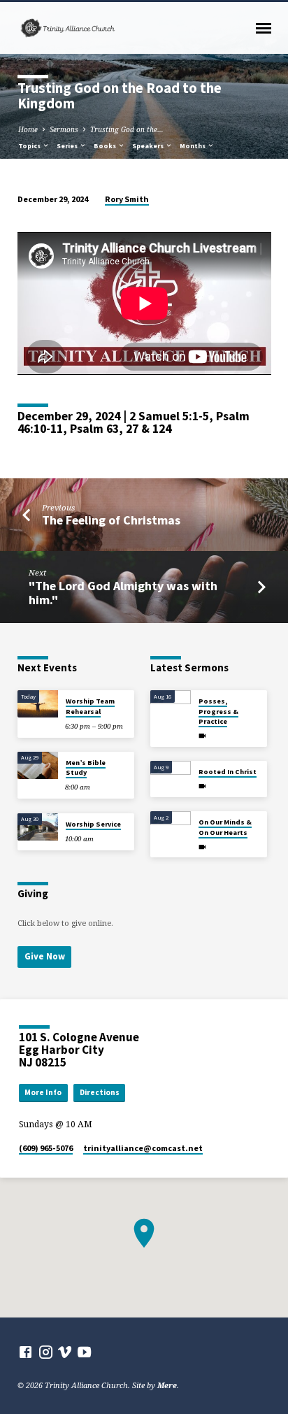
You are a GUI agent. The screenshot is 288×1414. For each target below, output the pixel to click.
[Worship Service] (37, 827)
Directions (100, 1092)
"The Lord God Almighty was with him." (123, 593)
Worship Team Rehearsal (90, 706)
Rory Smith (127, 199)
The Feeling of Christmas (111, 520)
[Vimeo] (65, 1352)
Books (105, 145)
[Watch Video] (202, 735)
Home (28, 129)
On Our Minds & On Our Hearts (225, 826)
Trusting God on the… (127, 129)
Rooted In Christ (228, 771)
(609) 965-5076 (46, 1148)
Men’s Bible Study (86, 767)
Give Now (44, 956)
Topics (30, 145)
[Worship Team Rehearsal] (37, 703)
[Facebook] (25, 1352)
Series (68, 145)
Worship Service (93, 824)
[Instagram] (46, 1352)
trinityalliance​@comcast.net (143, 1148)
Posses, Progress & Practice (218, 711)
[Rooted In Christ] (170, 774)
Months (193, 145)
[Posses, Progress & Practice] (170, 703)
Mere (167, 1385)
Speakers (148, 145)
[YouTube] (84, 1352)
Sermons (64, 129)
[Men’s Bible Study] (37, 765)
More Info (43, 1092)
